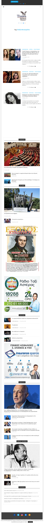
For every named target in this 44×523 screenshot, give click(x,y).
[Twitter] (20, 3)
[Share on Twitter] (30, 66)
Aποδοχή (30, 521)
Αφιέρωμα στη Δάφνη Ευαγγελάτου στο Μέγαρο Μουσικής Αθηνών (30, 95)
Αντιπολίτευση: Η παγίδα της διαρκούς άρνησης (16, 167)
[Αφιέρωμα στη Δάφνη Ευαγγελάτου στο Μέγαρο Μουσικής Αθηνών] (12, 98)
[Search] (40, 6)
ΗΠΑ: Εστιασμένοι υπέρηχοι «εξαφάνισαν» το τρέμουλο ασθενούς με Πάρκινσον (18, 492)
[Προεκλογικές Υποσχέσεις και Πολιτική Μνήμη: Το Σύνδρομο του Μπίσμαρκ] (7, 181)
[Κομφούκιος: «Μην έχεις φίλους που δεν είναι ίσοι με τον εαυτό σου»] (7, 483)
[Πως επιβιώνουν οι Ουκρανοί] (7, 333)
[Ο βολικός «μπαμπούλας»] (7, 339)
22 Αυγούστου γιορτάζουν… (18, 219)
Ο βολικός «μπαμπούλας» (17, 338)
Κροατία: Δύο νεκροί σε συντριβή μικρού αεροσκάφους (14, 498)
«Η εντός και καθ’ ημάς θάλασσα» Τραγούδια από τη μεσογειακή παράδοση (30, 75)
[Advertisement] (22, 39)
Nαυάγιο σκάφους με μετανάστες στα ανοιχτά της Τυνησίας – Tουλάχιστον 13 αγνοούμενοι (20, 500)
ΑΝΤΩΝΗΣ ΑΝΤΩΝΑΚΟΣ (16, 340)
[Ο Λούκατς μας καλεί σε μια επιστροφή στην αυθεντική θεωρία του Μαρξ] (7, 437)
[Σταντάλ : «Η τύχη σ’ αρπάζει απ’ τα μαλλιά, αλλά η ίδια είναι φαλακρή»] (7, 476)
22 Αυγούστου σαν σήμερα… (11, 213)
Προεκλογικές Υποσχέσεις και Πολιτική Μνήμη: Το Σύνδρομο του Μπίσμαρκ (25, 180)
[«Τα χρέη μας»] (7, 326)
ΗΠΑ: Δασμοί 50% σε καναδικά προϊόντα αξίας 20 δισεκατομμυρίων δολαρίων (23, 1)
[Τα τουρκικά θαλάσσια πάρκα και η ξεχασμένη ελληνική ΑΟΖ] (7, 320)
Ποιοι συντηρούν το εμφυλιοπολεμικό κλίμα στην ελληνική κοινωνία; (24, 174)
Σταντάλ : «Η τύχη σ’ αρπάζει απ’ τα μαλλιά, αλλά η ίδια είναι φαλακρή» (25, 475)
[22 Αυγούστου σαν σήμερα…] (22, 200)
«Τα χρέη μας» (15, 325)
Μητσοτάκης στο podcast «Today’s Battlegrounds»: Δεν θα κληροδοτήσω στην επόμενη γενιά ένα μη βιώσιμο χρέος (24, 423)
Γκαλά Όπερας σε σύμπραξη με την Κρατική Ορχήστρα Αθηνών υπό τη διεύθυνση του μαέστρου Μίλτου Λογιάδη (30, 53)
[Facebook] (18, 3)
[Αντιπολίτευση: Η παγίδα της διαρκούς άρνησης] (22, 154)
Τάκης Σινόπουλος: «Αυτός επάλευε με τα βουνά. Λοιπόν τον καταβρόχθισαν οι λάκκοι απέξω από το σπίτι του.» (18, 469)
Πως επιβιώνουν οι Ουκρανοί (18, 331)
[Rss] (25, 3)
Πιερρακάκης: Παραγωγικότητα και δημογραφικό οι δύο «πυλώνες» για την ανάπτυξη (24, 416)
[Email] (23, 3)
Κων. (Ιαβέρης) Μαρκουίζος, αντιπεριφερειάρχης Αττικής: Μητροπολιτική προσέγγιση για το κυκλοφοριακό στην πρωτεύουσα (20, 410)
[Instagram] (22, 515)
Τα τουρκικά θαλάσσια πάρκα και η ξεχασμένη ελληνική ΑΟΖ (25, 318)
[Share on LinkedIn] (32, 66)
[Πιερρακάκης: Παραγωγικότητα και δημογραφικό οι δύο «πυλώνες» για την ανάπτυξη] (7, 417)
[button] (19, 2)
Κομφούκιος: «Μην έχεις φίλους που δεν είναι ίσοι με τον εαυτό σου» (25, 482)
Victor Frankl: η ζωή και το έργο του (10, 490)
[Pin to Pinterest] (31, 66)
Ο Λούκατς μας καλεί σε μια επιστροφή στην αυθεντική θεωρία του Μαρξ (25, 436)
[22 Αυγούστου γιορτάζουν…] (7, 221)
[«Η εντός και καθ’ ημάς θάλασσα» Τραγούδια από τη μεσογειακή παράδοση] (12, 77)
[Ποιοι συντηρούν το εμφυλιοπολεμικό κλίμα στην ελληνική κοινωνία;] (7, 175)
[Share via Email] (35, 66)
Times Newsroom (15, 321)
